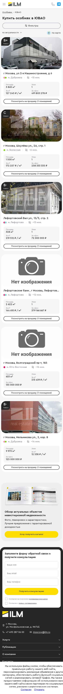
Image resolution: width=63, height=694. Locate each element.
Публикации (9, 647)
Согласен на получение (28, 599)
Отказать (39, 689)
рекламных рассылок (38, 599)
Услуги (6, 640)
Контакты (7, 661)
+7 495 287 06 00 (15, 632)
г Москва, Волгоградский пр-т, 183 (25, 362)
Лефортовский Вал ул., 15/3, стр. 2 (26, 218)
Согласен (26, 689)
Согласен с (22, 603)
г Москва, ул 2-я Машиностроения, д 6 (28, 73)
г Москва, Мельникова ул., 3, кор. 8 (26, 437)
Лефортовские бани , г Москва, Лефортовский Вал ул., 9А (31, 290)
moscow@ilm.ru (41, 632)
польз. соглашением (27, 603)
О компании (9, 654)
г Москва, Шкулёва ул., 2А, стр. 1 (24, 145)
